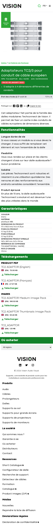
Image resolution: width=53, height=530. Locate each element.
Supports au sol (11, 408)
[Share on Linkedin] (21, 106)
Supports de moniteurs (15, 423)
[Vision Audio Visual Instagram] (33, 365)
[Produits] (49, 6)
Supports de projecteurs (16, 418)
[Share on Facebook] (14, 106)
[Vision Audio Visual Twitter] (26, 365)
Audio (5, 389)
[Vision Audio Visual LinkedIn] (20, 365)
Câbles (6, 394)
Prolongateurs (10, 399)
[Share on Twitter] (17, 106)
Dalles (4, 63)
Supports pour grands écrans (19, 413)
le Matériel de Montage (18, 63)
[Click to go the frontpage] (11, 6)
